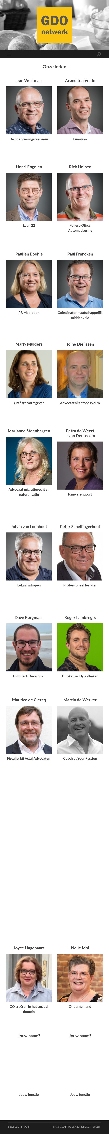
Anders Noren (82, 1127)
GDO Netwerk (22, 1127)
